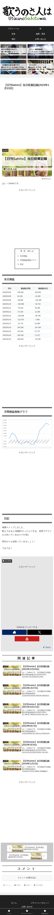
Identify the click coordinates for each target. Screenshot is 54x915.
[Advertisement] (27, 119)
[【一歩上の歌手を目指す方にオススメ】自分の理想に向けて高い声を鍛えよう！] (13, 51)
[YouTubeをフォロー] (27, 638)
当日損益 (23, 256)
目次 (23, 251)
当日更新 (8, 561)
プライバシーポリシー (40, 903)
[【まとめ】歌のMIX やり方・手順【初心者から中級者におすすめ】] (40, 67)
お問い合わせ (27, 907)
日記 (22, 264)
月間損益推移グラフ (28, 260)
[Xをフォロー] (39, 632)
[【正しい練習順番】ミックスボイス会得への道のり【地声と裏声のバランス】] (40, 51)
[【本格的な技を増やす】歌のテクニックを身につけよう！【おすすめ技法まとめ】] (13, 67)
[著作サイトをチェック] (14, 632)
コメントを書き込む (27, 877)
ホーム (14, 903)
